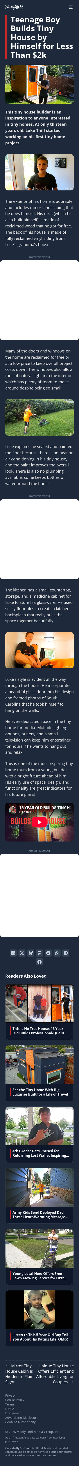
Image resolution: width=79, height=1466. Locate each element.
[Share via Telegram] (65, 953)
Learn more (48, 1455)
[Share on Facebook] (39, 961)
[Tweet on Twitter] (21, 953)
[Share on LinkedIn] (13, 953)
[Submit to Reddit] (48, 953)
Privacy (10, 1395)
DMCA (9, 1409)
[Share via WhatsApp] (57, 953)
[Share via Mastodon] (39, 953)
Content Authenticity (20, 1422)
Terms (9, 1404)
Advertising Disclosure (21, 1417)
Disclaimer (13, 1413)
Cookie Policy (14, 1400)
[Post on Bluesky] (30, 953)
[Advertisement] (39, 300)
